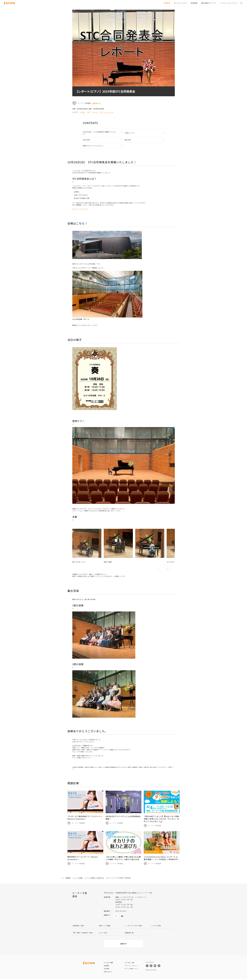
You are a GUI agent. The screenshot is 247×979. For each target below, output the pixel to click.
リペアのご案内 (156, 926)
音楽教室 (194, 3)
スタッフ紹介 (103, 933)
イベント (95, 112)
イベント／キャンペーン (229, 3)
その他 (82, 112)
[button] (167, 568)
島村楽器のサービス (208, 3)
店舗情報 (167, 3)
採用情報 (106, 966)
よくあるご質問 (108, 963)
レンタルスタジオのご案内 (133, 926)
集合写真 (128, 140)
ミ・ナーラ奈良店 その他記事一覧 (94, 878)
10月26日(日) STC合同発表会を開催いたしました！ (99, 133)
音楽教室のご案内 (78, 926)
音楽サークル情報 (104, 926)
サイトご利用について (131, 969)
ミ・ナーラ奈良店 (77, 878)
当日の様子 (87, 140)
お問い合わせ (108, 972)
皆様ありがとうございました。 (93, 146)
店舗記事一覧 (96, 103)
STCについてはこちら (80, 209)
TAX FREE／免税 (129, 963)
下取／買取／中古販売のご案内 (83, 933)
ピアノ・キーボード (107, 112)
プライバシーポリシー (131, 966)
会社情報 (106, 969)
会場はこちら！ (130, 133)
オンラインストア (180, 3)
